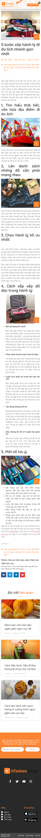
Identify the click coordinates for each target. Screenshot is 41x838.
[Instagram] (31, 781)
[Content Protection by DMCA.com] (18, 803)
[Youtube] (24, 781)
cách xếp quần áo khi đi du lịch (17, 64)
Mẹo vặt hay (20, 59)
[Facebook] (10, 781)
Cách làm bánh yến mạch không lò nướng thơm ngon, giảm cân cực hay (20, 709)
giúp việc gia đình (18, 67)
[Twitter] (17, 781)
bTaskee (14, 531)
